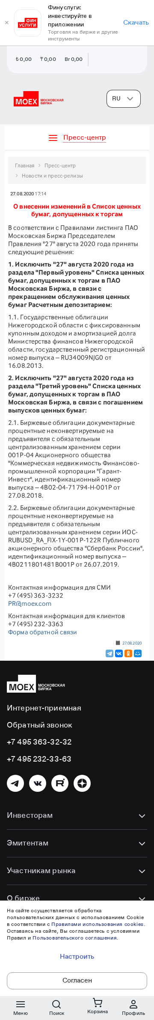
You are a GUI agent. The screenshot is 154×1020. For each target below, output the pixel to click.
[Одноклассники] (128, 653)
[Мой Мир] (138, 653)
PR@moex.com (29, 603)
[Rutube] (59, 783)
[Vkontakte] (37, 783)
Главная (24, 165)
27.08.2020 (132, 642)
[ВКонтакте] (119, 653)
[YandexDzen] (82, 783)
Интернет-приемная (44, 708)
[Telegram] (109, 653)
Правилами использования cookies (97, 924)
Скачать (136, 23)
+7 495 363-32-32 (39, 742)
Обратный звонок (39, 725)
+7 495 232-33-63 (39, 759)
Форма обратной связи (42, 632)
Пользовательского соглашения (75, 938)
